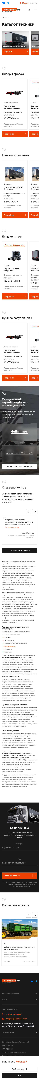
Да (19, 1075)
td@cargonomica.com (16, 1018)
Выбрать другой (19, 1069)
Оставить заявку (12, 875)
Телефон (19, 844)
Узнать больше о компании (19, 466)
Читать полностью (12, 527)
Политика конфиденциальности (14, 1052)
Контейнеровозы (9, 646)
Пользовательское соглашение (14, 1056)
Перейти (8, 51)
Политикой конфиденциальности (24, 885)
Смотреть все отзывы (19, 550)
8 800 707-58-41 (14, 1014)
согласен (11, 882)
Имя (19, 859)
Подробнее (9, 134)
